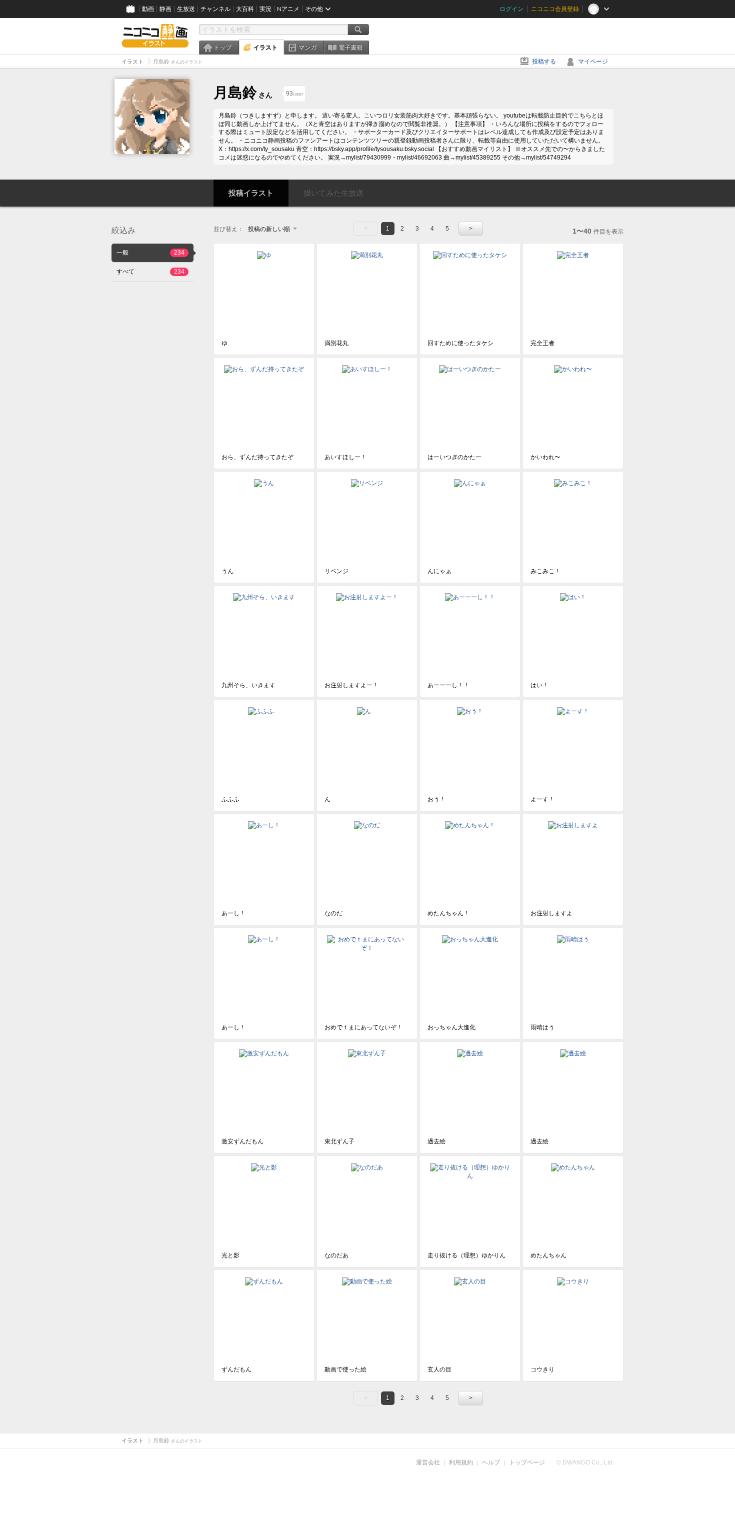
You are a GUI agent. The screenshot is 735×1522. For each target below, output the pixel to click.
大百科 (245, 9)
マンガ (307, 47)
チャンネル (215, 9)
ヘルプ (491, 1462)
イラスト (266, 47)
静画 (166, 9)
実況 (266, 9)
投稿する (544, 61)
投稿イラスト (251, 193)
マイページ (593, 61)
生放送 (186, 9)
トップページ (527, 1462)
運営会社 (428, 1462)
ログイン (512, 9)
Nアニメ (288, 9)
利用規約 (461, 1462)
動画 (148, 9)
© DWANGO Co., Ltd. (585, 1462)
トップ (223, 47)
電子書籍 (350, 47)
